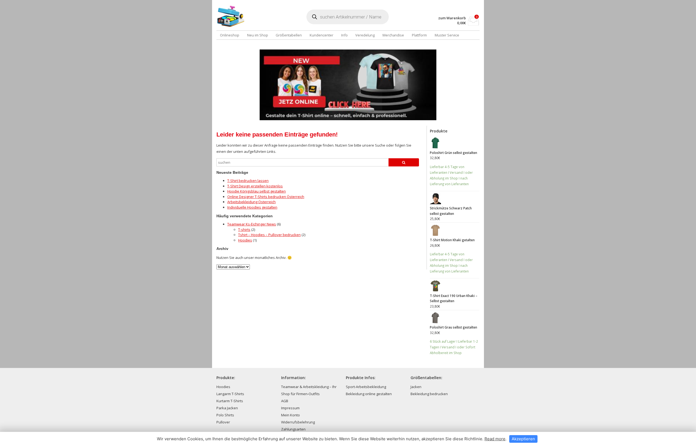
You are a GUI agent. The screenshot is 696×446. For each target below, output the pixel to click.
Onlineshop (229, 35)
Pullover (223, 422)
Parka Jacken (227, 407)
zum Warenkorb (452, 18)
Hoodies (245, 240)
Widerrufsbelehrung (298, 422)
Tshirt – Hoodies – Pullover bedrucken (269, 234)
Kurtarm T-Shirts (229, 400)
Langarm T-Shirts (230, 393)
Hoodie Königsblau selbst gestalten (256, 191)
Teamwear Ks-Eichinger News (251, 224)
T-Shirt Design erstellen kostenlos (255, 186)
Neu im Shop (257, 35)
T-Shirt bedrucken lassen (248, 180)
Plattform (419, 35)
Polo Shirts (225, 415)
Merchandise (393, 35)
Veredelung (365, 35)
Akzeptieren (523, 438)
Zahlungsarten (293, 429)
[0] (473, 23)
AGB (284, 400)
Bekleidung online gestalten (369, 393)
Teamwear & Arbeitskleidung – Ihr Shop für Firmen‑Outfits (309, 390)
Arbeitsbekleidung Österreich (251, 201)
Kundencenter (321, 35)
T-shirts (244, 229)
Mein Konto (290, 415)
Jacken (416, 386)
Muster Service (447, 35)
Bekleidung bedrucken (429, 393)
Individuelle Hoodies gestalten (252, 207)
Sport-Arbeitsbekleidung (366, 386)
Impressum (290, 407)
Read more (494, 438)
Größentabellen (289, 35)
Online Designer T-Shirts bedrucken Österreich (265, 196)
